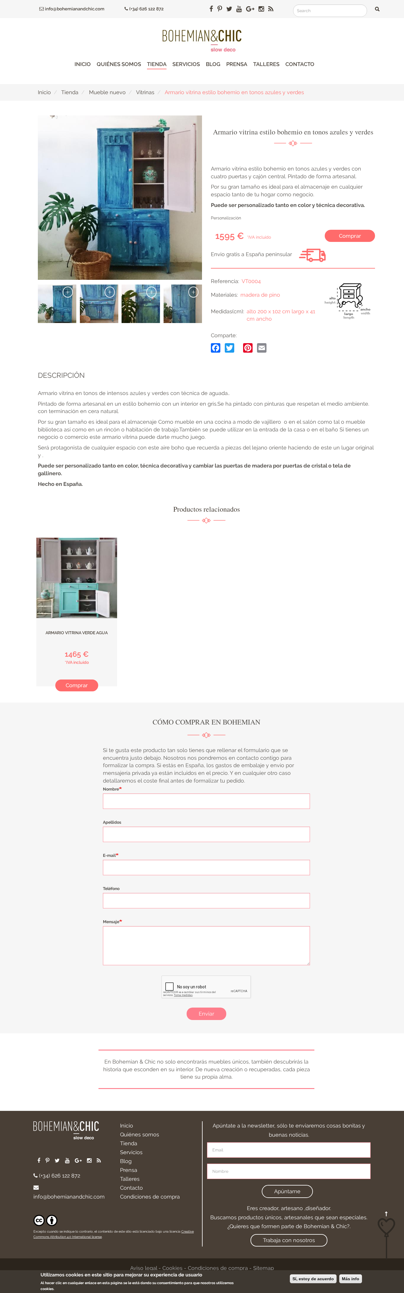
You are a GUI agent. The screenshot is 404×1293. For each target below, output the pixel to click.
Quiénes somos (119, 64)
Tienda (157, 64)
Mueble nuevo (107, 92)
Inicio (83, 64)
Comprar (350, 236)
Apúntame (287, 1191)
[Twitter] (229, 347)
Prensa (236, 64)
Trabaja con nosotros (289, 1240)
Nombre (111, 789)
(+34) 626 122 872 (146, 9)
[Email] (261, 347)
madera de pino (260, 295)
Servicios (186, 64)
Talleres (266, 64)
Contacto (299, 64)
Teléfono (111, 888)
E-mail (109, 855)
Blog (213, 64)
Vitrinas (145, 92)
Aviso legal (143, 1268)
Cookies (172, 1268)
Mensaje (111, 921)
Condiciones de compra (150, 1197)
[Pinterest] (248, 347)
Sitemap (263, 1268)
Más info (350, 1278)
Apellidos (112, 822)
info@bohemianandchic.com (74, 9)
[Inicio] (202, 41)
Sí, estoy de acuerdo (313, 1278)
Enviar (206, 1014)
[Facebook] (215, 347)
